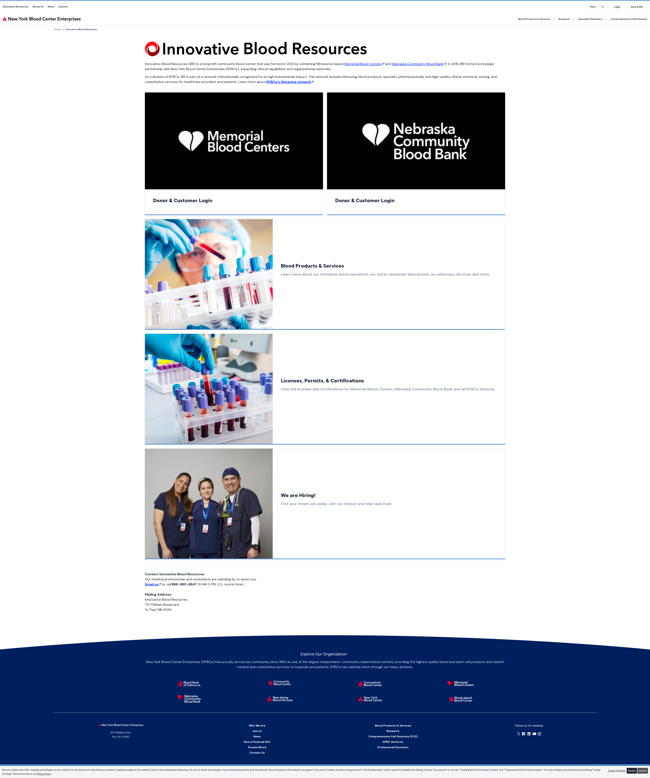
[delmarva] (189, 683)
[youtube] (534, 734)
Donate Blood (257, 747)
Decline (643, 770)
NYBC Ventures (393, 742)
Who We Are (257, 725)
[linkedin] (529, 734)
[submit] (602, 6)
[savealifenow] (279, 682)
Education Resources (15, 6)
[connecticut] (370, 683)
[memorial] (460, 683)
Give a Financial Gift (257, 742)
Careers (63, 6)
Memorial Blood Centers (363, 64)
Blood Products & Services (534, 18)
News (51, 6)
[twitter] (518, 733)
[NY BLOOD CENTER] (42, 19)
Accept (632, 770)
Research (564, 18)
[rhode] (460, 699)
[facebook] (524, 734)
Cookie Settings (616, 770)
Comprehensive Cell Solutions (629, 18)
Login (617, 6)
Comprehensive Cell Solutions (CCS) (393, 736)
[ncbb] (189, 699)
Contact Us (257, 752)
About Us (38, 6)
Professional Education (393, 747)
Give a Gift (637, 6)
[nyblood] (370, 699)
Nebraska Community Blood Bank (417, 64)
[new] (279, 699)
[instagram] (539, 733)
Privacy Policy (44, 774)
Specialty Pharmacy (590, 18)
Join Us (257, 731)
